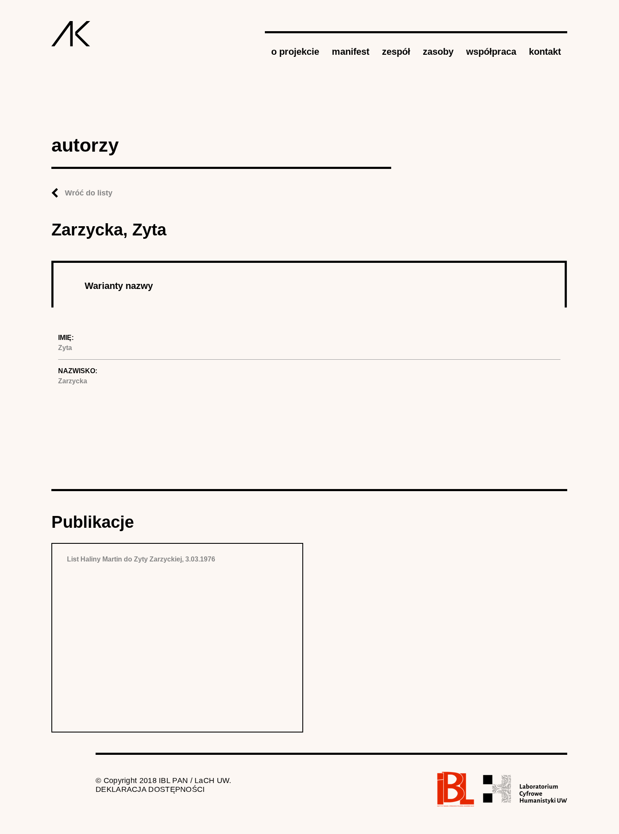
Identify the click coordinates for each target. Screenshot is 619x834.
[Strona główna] (71, 33)
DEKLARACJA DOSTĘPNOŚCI (150, 789)
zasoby (438, 51)
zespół (396, 51)
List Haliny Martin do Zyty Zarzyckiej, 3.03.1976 (141, 559)
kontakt (545, 51)
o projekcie (295, 51)
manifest (350, 51)
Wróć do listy (88, 193)
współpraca (491, 51)
